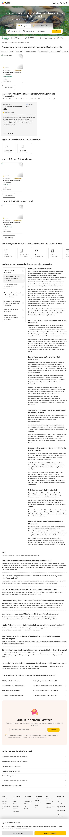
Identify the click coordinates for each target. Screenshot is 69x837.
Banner (36, 805)
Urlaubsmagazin (28, 801)
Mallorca (15, 798)
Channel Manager (50, 801)
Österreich (4, 801)
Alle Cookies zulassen (50, 833)
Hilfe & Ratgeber (38, 803)
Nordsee (15, 801)
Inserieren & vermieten (37, 799)
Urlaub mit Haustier (24, 42)
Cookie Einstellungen (17, 833)
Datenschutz (59, 816)
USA (3, 808)
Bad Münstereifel (13, 42)
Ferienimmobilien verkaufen (61, 811)
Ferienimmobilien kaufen (61, 807)
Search (25, 798)
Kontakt (26, 808)
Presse (58, 801)
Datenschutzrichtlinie (25, 828)
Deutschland (5, 798)
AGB (58, 814)
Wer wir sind (59, 798)
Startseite (4, 42)
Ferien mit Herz (60, 803)
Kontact (37, 807)
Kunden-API (48, 803)
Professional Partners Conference (50, 806)
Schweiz (4, 803)
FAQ (25, 806)
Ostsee (14, 803)
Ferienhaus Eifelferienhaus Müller (13, 72)
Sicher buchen (27, 803)
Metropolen (16, 811)
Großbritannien (6, 806)
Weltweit (15, 808)
